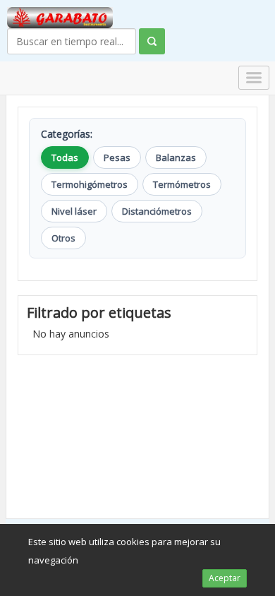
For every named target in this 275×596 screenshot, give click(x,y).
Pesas (117, 157)
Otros (63, 238)
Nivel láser (74, 211)
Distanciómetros (157, 211)
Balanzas (176, 157)
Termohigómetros (89, 184)
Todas (64, 157)
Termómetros (182, 184)
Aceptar (224, 578)
